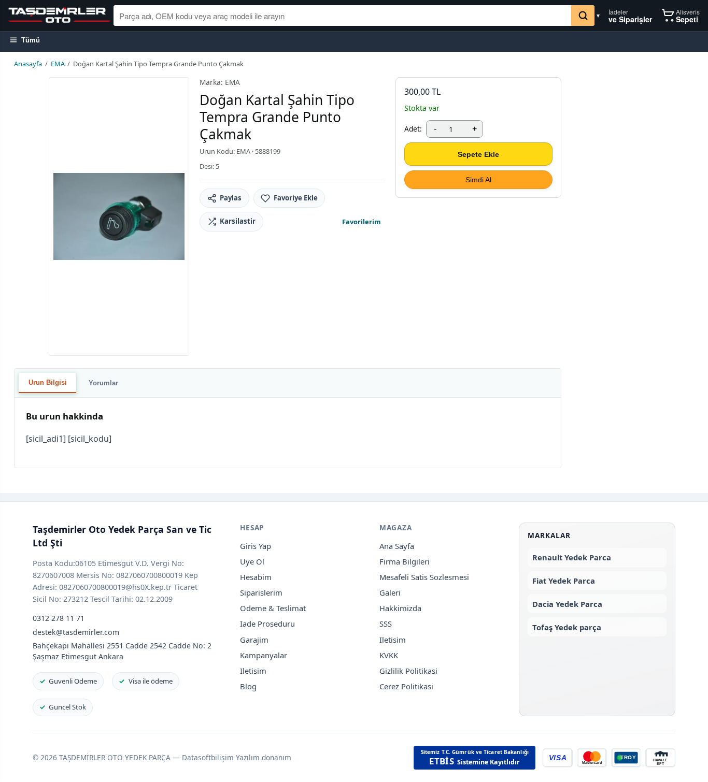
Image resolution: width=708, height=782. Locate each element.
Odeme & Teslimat (273, 608)
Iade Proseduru (267, 623)
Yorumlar (103, 383)
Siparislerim (261, 592)
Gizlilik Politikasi (408, 670)
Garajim (254, 639)
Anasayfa (28, 63)
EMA (58, 63)
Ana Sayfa (396, 546)
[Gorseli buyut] (119, 216)
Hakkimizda (400, 608)
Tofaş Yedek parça (566, 627)
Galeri (390, 592)
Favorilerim (361, 221)
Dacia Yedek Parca (567, 604)
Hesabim (256, 577)
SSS (385, 623)
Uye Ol (252, 561)
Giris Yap (255, 546)
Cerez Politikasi (406, 686)
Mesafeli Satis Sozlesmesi (424, 577)
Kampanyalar (263, 655)
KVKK (388, 655)
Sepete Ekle (478, 154)
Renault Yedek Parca (571, 557)
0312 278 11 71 (58, 618)
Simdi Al (478, 180)
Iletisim (253, 670)
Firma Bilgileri (404, 561)
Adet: (413, 129)
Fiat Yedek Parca (563, 580)
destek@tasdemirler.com (76, 632)
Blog (248, 686)
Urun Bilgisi (48, 382)
